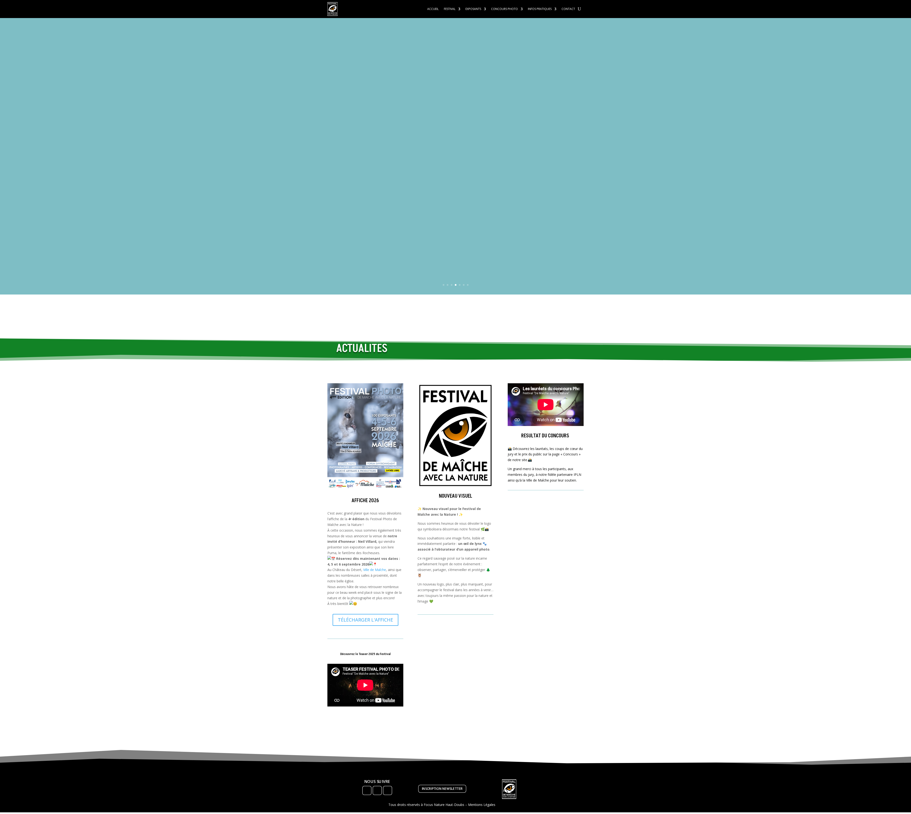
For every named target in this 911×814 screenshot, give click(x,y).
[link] (374, 569)
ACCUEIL (433, 9)
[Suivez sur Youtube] (387, 790)
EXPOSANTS (473, 9)
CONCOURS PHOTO (504, 9)
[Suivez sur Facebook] (366, 790)
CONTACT (568, 9)
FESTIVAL (450, 9)
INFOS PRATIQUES (540, 9)
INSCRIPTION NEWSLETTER (442, 788)
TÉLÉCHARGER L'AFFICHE (365, 620)
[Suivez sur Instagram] (376, 790)
